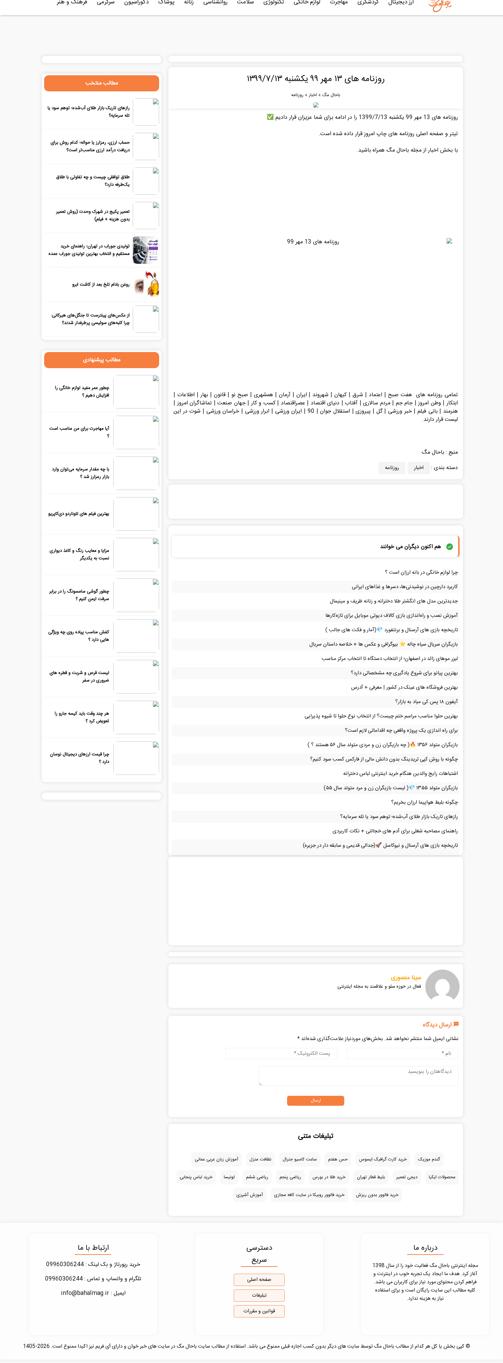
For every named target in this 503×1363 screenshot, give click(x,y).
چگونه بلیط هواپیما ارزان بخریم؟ (424, 802)
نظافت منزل (260, 1159)
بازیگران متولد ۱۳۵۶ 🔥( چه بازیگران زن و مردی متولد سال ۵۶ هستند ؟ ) (383, 745)
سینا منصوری (406, 978)
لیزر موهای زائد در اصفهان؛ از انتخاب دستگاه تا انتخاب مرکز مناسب (390, 658)
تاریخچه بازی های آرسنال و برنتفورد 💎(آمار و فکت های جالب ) (391, 630)
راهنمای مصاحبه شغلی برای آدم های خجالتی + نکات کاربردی (395, 831)
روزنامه (297, 95)
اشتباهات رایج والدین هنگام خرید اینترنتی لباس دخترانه (400, 773)
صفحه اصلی (259, 1280)
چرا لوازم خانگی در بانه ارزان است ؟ (421, 572)
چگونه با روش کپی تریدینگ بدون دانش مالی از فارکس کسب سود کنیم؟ (384, 759)
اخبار (313, 95)
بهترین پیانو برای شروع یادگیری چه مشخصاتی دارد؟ (404, 673)
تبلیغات (259, 1295)
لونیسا (229, 1177)
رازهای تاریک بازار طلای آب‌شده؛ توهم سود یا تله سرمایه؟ (399, 817)
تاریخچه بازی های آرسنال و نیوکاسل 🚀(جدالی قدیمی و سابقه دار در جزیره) (380, 845)
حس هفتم (338, 1159)
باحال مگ (331, 95)
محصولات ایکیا (442, 1177)
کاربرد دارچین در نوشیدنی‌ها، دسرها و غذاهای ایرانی (405, 587)
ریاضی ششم (257, 1177)
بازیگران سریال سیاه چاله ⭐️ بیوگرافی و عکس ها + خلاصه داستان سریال (383, 644)
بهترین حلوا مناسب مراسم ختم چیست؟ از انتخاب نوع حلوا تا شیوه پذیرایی (381, 716)
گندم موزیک (429, 1159)
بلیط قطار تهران (371, 1177)
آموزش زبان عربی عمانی (216, 1159)
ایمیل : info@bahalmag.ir (93, 1293)
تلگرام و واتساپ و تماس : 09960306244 (93, 1279)
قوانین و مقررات (259, 1311)
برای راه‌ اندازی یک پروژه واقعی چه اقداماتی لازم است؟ (401, 730)
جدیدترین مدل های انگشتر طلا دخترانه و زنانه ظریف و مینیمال (394, 601)
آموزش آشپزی (249, 1195)
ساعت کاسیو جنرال (300, 1159)
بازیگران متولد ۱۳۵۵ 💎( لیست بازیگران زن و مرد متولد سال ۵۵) (391, 788)
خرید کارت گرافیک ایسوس (383, 1159)
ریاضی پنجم (290, 1177)
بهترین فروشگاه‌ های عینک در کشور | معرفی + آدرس (404, 687)
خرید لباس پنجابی (196, 1177)
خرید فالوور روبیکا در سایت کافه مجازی (309, 1195)
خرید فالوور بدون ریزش (377, 1195)
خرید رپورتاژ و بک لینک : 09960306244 (93, 1264)
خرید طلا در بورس (329, 1177)
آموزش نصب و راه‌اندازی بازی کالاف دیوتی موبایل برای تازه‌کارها (391, 615)
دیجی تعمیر (406, 1177)
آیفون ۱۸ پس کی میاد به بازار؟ (426, 702)
